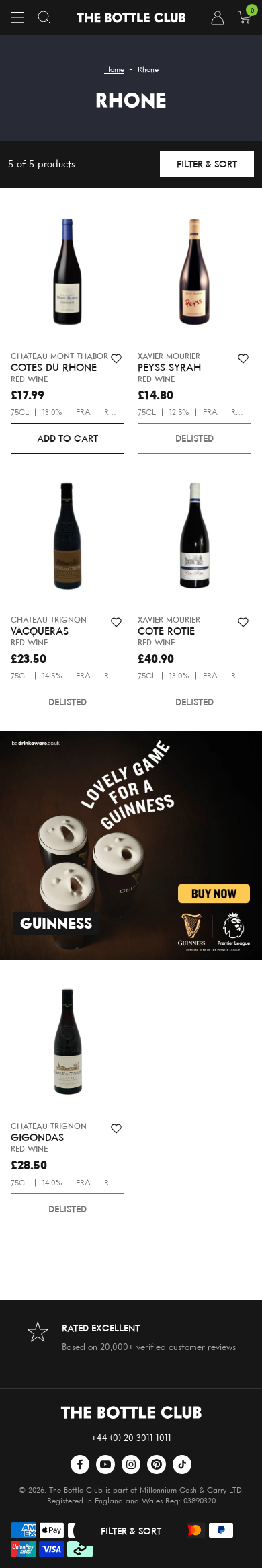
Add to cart (67, 438)
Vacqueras (40, 631)
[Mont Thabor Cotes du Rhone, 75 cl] (67, 275)
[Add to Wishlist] (116, 359)
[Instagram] (131, 1464)
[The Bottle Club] (131, 18)
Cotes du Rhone (54, 368)
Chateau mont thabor (59, 356)
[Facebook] (80, 1464)
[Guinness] (131, 845)
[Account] (217, 17)
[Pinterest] (156, 1464)
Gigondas (37, 1138)
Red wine (29, 379)
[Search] (44, 17)
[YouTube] (105, 1464)
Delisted (194, 438)
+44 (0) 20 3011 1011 (131, 1437)
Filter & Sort (207, 163)
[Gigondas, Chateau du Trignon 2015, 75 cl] (67, 1044)
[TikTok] (182, 1464)
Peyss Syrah (169, 368)
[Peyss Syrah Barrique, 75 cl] (194, 275)
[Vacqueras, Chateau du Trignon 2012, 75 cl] (67, 538)
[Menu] (17, 17)
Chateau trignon (49, 620)
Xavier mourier (169, 356)
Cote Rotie (166, 631)
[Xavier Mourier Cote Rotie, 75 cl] (194, 538)
